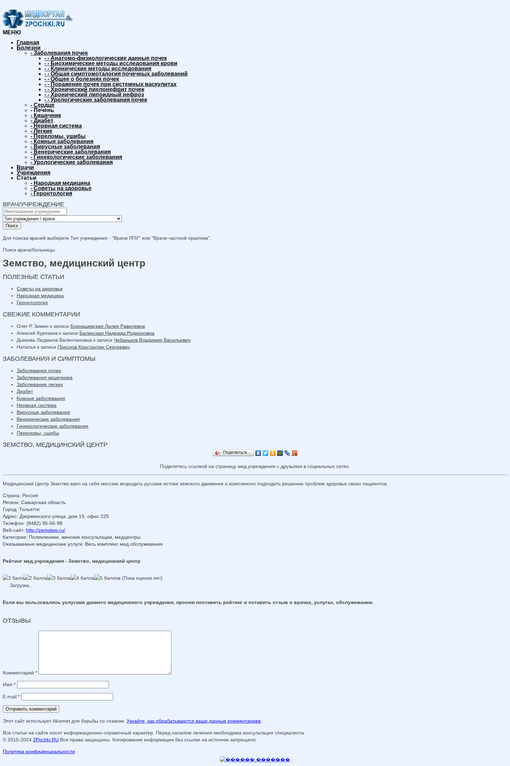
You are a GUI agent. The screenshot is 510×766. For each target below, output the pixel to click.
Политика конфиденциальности (39, 751)
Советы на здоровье (61, 188)
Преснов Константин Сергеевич (94, 347)
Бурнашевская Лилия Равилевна (107, 326)
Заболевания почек (59, 53)
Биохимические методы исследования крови (110, 63)
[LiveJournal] (287, 453)
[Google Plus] (294, 453)
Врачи (25, 167)
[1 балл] (13, 577)
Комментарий (20, 672)
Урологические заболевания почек (95, 100)
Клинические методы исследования (97, 68)
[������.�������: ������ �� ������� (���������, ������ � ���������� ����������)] (255, 759)
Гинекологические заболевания (76, 157)
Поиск (12, 225)
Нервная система (56, 126)
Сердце (42, 105)
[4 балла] (82, 577)
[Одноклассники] (273, 453)
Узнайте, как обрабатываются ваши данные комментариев (194, 721)
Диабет (42, 121)
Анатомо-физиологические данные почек (105, 58)
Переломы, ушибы (58, 136)
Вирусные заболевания (65, 147)
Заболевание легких (40, 384)
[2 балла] (35, 577)
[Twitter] (265, 453)
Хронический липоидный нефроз (94, 94)
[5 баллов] (107, 577)
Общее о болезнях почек (81, 79)
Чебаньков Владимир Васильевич (152, 340)
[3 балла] (59, 577)
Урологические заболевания (72, 162)
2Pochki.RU (46, 739)
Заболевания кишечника (45, 377)
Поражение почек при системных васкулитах (110, 84)
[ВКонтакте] (258, 453)
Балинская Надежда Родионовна (116, 333)
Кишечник (46, 115)
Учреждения (33, 173)
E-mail (11, 696)
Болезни (29, 48)
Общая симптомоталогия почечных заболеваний (116, 74)
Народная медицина (60, 183)
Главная (28, 42)
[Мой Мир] (280, 453)
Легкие (41, 131)
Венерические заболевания (71, 152)
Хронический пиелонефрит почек (94, 89)
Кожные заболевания (62, 141)
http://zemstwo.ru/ (45, 530)
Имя (9, 684)
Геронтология (51, 193)
